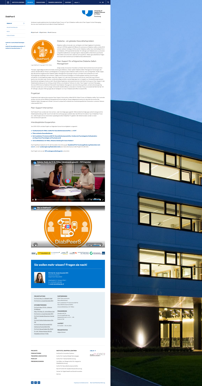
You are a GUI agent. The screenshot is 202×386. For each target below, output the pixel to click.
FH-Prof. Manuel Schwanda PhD (43, 324)
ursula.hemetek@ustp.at (57, 284)
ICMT (74, 130)
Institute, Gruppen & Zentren (66, 350)
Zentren (58, 374)
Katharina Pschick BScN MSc (42, 327)
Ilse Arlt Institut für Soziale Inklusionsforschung (69, 368)
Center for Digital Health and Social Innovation (69, 371)
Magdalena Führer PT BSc (41, 333)
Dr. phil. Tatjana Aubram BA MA (43, 331)
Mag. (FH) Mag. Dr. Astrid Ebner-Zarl (44, 311)
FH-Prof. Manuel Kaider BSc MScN (43, 329)
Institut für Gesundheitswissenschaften (15, 46)
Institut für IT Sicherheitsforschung (66, 358)
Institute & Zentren (18, 2)
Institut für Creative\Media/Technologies (67, 356)
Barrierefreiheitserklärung (97, 382)
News (8, 31)
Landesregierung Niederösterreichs (50, 147)
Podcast (34, 358)
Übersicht (9, 23)
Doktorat (68, 2)
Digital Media (43, 32)
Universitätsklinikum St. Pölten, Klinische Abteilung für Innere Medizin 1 (53, 140)
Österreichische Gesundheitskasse (43, 133)
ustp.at (76, 2)
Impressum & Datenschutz (81, 382)
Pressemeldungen (37, 361)
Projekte (30, 2)
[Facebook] (35, 382)
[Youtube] (39, 382)
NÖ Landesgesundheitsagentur (54, 151)
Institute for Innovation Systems (13, 48)
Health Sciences (52, 32)
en (100, 2)
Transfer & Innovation (55, 2)
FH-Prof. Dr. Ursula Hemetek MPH (58, 273)
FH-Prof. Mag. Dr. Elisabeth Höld (43, 298)
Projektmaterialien (12, 27)
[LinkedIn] (32, 382)
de (103, 2)
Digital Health (35, 32)
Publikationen (40, 2)
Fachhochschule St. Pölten (40, 130)
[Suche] (108, 2)
